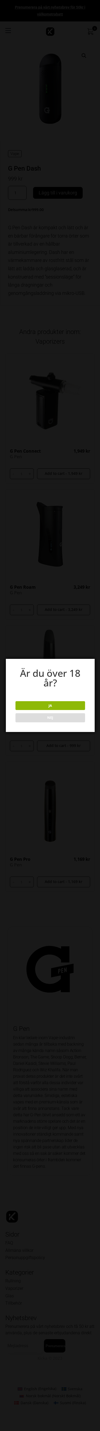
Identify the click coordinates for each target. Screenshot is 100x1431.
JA (50, 705)
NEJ (50, 717)
